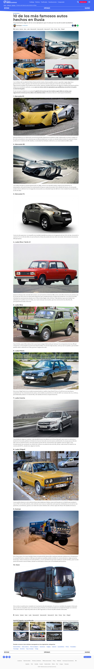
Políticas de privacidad (47, 660)
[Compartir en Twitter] (75, 26)
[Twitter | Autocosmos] (7, 657)
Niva (52, 29)
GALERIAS (87, 8)
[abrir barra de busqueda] (78, 2)
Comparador (61, 2)
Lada (28, 29)
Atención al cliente (26, 660)
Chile (32, 664)
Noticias (37, 2)
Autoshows (42, 646)
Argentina (27, 664)
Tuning (36, 648)
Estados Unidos (47, 664)
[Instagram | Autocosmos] (9, 657)
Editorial (9, 5)
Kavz (25, 29)
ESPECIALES (47, 8)
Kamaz (21, 29)
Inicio (5, 5)
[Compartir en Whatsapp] (78, 26)
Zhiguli (62, 29)
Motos (67, 646)
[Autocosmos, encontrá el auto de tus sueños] (10, 2)
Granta (17, 29)
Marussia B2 (40, 29)
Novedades (16, 13)
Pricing (54, 660)
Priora (55, 29)
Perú (57, 664)
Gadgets (49, 646)
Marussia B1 (33, 29)
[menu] (89, 2)
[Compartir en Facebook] (73, 26)
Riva (59, 29)
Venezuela (66, 664)
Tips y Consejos (29, 648)
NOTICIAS (6, 8)
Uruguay (61, 664)
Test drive (22, 648)
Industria (54, 646)
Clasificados (44, 2)
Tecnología (15, 648)
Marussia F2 (47, 29)
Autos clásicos (25, 646)
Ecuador (41, 664)
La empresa (19, 660)
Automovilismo (16, 646)
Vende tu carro (83, 2)
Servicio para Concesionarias (68, 660)
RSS (76, 660)
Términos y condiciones (36, 660)
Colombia (36, 664)
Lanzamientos (61, 646)
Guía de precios (52, 2)
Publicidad (59, 660)
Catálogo (31, 2)
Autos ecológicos (34, 646)
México (53, 664)
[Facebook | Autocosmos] (4, 657)
